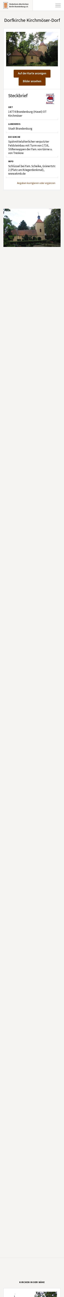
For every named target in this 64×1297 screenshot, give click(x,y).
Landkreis (14, 124)
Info (11, 161)
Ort (10, 107)
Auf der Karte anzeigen (32, 73)
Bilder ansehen (32, 81)
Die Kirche (14, 137)
